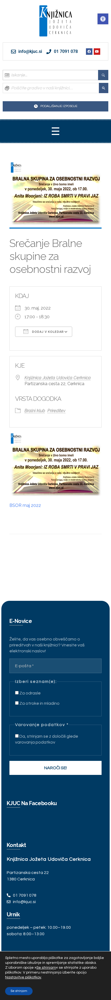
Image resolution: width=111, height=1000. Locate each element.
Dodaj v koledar (47, 332)
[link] (103, 18)
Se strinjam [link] (46, 968)
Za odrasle (30, 693)
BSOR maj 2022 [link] (25, 505)
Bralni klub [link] (35, 410)
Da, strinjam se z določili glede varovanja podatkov (46, 739)
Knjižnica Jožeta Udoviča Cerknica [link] (58, 377)
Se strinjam (19, 991)
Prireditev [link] (56, 410)
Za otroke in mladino (39, 703)
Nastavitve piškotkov (23, 977)
